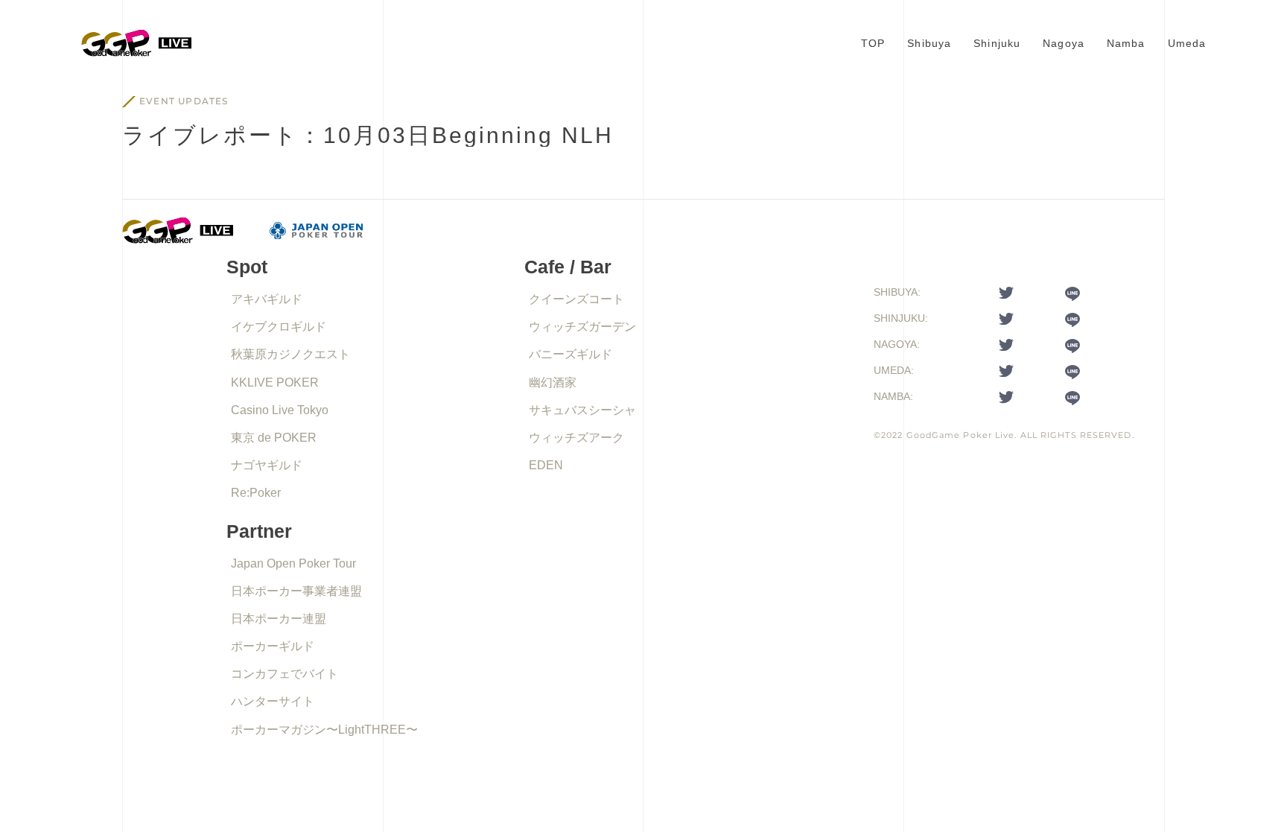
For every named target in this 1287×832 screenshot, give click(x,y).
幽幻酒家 (552, 382)
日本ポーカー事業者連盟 (296, 591)
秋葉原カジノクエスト (290, 354)
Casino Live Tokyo (279, 410)
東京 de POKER (274, 437)
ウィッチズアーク (576, 437)
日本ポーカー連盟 (278, 618)
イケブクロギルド (278, 326)
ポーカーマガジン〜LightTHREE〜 (324, 729)
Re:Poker (256, 492)
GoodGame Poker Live (960, 435)
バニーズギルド (570, 354)
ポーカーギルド (272, 646)
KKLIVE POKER (275, 382)
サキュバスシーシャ (582, 410)
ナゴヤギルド (266, 465)
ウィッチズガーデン (582, 326)
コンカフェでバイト (284, 673)
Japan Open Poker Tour (293, 563)
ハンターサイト (272, 701)
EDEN (546, 465)
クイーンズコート (576, 299)
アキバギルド (266, 299)
